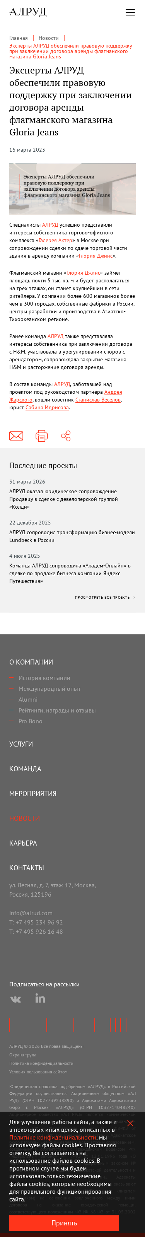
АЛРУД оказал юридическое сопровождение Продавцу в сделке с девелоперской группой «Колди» (63, 499)
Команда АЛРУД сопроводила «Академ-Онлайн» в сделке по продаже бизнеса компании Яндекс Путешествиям (70, 573)
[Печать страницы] (42, 436)
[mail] (16, 436)
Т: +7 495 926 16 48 (36, 931)
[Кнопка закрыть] (130, 1123)
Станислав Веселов (98, 399)
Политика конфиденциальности (41, 1063)
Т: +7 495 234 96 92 (36, 922)
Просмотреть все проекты (103, 597)
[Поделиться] (65, 436)
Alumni (28, 699)
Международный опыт (49, 688)
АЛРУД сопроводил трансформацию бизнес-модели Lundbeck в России (72, 536)
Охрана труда (22, 1055)
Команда (25, 768)
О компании (31, 662)
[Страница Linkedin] (40, 999)
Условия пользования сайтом (38, 1072)
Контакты (26, 867)
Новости (24, 818)
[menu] (130, 12)
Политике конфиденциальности (52, 1137)
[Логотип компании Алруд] (27, 12)
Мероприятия (32, 793)
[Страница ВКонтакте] (15, 999)
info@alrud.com (31, 913)
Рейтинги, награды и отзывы (57, 710)
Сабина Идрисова (47, 407)
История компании (44, 678)
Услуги (21, 744)
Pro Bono (31, 721)
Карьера (23, 843)
